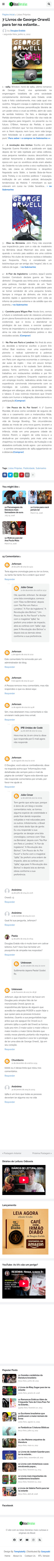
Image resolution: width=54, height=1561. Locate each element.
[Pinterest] (21, 475)
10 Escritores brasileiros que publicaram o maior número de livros (32, 1416)
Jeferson (16, 564)
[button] (3, 4)
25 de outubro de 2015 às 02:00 (33, 966)
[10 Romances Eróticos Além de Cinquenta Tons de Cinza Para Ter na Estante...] (9, 1402)
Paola (15, 936)
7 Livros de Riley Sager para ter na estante (34, 1388)
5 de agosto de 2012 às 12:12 (22, 654)
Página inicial (8, 15)
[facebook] (14, 1539)
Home (7, 1556)
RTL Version (44, 1556)
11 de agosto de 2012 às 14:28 (23, 707)
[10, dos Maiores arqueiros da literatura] (9, 1443)
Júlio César (27, 587)
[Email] (27, 475)
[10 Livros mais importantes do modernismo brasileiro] (9, 1479)
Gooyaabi (45, 1551)
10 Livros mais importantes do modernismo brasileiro (32, 1477)
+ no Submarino (28, 267)
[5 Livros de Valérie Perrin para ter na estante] (9, 1491)
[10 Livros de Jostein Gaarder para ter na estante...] (9, 1455)
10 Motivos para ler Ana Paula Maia (13, 539)
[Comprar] (25, 335)
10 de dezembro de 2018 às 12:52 (33, 590)
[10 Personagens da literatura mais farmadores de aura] (14, 497)
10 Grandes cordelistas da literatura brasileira (30, 1376)
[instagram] (33, 1539)
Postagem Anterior (12, 1153)
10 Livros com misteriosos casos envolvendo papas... (33, 1465)
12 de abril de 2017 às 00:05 (31, 798)
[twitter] (20, 1539)
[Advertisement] (27, 1334)
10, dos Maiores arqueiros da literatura (31, 1440)
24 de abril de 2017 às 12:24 (31, 731)
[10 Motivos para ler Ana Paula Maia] (14, 528)
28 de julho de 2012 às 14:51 (22, 567)
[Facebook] (4, 475)
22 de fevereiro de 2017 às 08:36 (24, 992)
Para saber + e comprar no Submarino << (29, 138)
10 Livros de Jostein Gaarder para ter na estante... (34, 1453)
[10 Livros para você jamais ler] (40, 497)
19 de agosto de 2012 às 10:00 (23, 761)
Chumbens (18, 1060)
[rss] (39, 1539)
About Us (17, 1556)
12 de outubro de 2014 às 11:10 (23, 916)
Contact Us (30, 1556)
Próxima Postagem (41, 1153)
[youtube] (27, 1539)
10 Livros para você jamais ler (40, 508)
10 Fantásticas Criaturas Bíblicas (33, 1427)
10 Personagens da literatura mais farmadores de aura (14, 510)
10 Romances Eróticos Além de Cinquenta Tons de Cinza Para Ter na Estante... (34, 1402)
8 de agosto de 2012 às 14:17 (23, 681)
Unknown (26, 962)
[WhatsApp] (16, 475)
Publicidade (29, 468)
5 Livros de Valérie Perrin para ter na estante (33, 1489)
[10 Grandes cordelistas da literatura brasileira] (9, 1378)
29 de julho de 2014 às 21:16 (22, 893)
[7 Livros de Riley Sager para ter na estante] (9, 1390)
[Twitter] (10, 475)
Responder (10, 579)
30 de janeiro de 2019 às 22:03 (23, 1090)
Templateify (19, 1551)
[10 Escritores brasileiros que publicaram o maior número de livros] (9, 1416)
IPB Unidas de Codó (32, 727)
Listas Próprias (24, 15)
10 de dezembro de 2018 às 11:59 (24, 1063)
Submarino (41, 468)
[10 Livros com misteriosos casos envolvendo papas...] (9, 1467)
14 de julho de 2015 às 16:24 (22, 939)
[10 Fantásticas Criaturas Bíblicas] (9, 1430)
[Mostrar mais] (32, 475)
